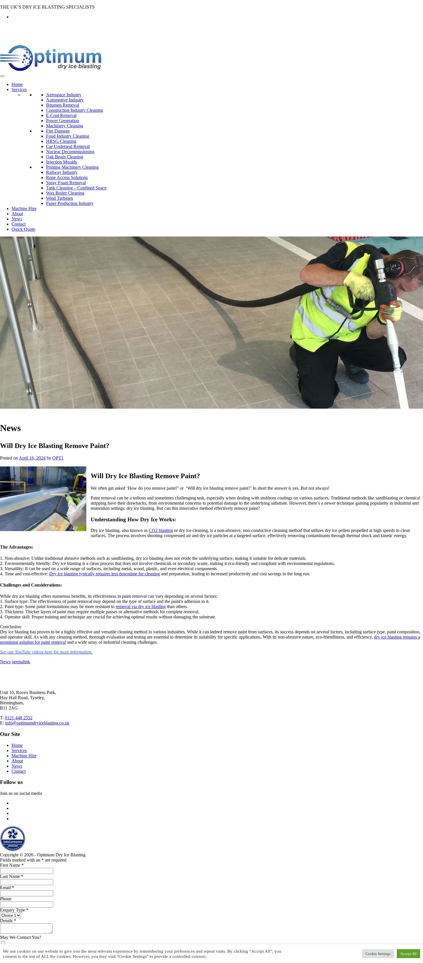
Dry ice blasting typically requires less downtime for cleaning (104, 573)
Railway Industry (61, 172)
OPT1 (58, 457)
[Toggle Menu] (2, 76)
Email (7, 887)
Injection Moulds (61, 161)
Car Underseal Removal (68, 146)
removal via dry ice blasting (141, 606)
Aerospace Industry (63, 94)
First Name (12, 865)
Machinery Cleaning (64, 125)
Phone (6, 898)
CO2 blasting (161, 530)
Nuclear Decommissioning (70, 151)
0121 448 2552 (19, 717)
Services (19, 89)
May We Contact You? (20, 937)
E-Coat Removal (61, 115)
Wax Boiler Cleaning (65, 193)
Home (17, 84)
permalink (21, 661)
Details (8, 920)
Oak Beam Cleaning (64, 156)
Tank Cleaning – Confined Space (76, 187)
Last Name (11, 876)
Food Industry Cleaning (67, 136)
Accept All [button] (408, 954)
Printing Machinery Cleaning (72, 167)
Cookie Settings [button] (377, 954)
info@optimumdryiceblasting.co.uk (37, 722)
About (17, 213)
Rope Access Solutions (67, 177)
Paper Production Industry (70, 203)
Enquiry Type (14, 910)
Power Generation (62, 120)
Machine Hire (24, 208)
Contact (19, 224)
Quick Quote (23, 229)
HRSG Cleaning (61, 141)
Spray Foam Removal (66, 182)
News (17, 218)
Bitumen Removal (62, 105)
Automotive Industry (65, 99)
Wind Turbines (59, 198)
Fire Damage (58, 130)
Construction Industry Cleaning (74, 110)
